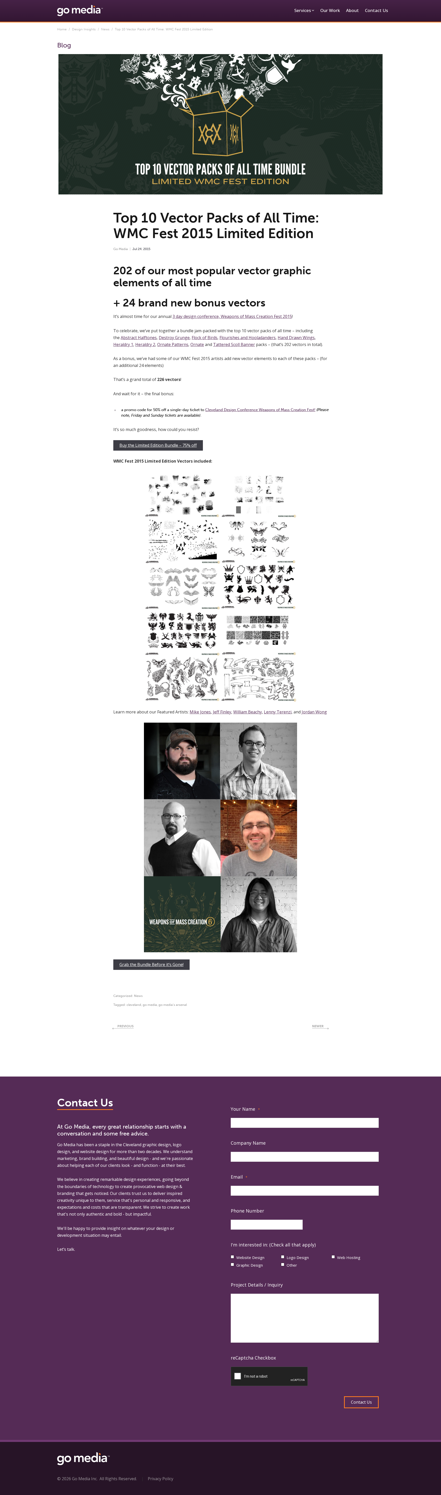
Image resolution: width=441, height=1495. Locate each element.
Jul (134, 249)
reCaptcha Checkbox (253, 1358)
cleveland (134, 1005)
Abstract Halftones (139, 337)
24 (140, 249)
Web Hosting (348, 1257)
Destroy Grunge (174, 337)
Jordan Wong (314, 712)
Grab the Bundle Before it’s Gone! (151, 964)
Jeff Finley (222, 712)
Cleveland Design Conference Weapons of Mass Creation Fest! (260, 409)
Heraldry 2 (145, 344)
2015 (146, 249)
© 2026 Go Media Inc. (77, 1478)
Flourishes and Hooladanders (247, 337)
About (352, 10)
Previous (125, 1026)
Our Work (330, 10)
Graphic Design (249, 1265)
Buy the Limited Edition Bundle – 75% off (158, 445)
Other (292, 1265)
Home (62, 29)
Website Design (250, 1257)
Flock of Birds (204, 337)
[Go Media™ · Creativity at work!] (80, 10)
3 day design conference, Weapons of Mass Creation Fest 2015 (232, 316)
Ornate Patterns (172, 344)
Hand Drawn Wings (296, 337)
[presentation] (269, 1377)
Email (239, 1177)
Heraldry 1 (123, 344)
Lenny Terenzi (277, 712)
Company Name (248, 1143)
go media (150, 1005)
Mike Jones (200, 712)
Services (302, 10)
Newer (318, 1026)
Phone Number (247, 1211)
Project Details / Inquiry (257, 1285)
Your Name (245, 1109)
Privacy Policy (160, 1478)
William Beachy (247, 712)
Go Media (120, 249)
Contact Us (376, 10)
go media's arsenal (172, 1005)
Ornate (197, 344)
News (105, 29)
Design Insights (84, 29)
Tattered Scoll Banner (234, 344)
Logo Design (298, 1257)
